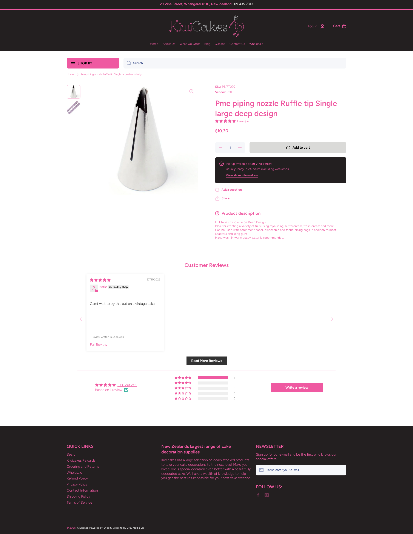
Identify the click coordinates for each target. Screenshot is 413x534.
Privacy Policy (77, 484)
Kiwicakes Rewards (81, 460)
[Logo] (206, 26)
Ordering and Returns (83, 466)
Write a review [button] (296, 387)
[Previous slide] (80, 319)
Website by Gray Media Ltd (128, 527)
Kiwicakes (82, 527)
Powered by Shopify (100, 527)
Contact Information (82, 490)
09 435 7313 (243, 4)
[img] (100, 280)
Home (70, 74)
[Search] (127, 63)
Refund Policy (77, 478)
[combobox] (234, 63)
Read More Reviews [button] (206, 361)
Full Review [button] (98, 345)
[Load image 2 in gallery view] (73, 108)
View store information (242, 175)
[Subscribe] (341, 470)
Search (72, 454)
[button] (226, 121)
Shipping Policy (78, 496)
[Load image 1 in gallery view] (73, 92)
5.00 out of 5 (127, 385)
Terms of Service (79, 502)
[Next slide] (332, 319)
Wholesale (74, 472)
